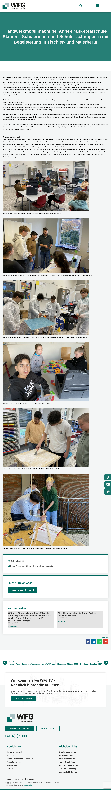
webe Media (28, 785)
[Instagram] (19, 736)
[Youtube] (24, 736)
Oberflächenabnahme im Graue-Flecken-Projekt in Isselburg (77, 614)
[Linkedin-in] (7, 736)
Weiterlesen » (12, 627)
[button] (22, 590)
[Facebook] (13, 736)
